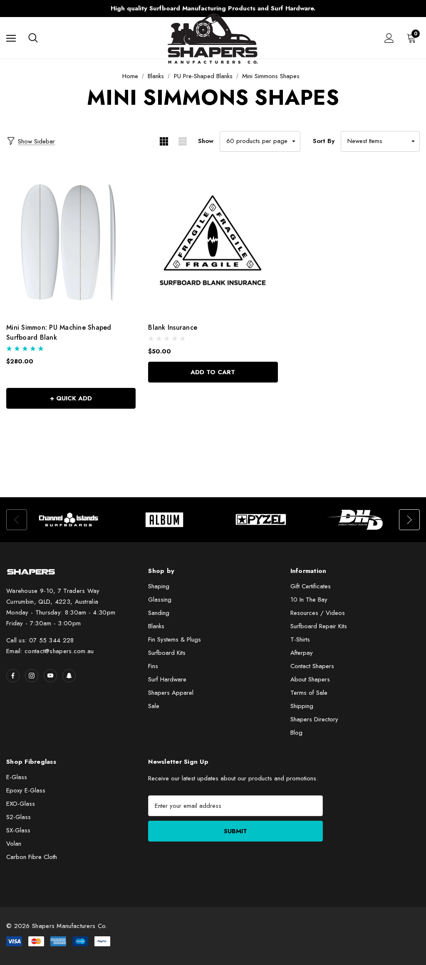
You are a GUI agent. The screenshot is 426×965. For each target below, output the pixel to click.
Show (205, 141)
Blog (296, 732)
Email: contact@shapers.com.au (50, 651)
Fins (153, 666)
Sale (153, 706)
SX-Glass (18, 830)
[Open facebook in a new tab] (13, 675)
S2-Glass (18, 817)
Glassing (159, 599)
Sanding (158, 612)
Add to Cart (213, 372)
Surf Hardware (167, 679)
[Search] (33, 38)
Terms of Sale (308, 692)
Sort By (323, 141)
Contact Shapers (312, 666)
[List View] (182, 141)
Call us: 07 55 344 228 (40, 640)
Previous (57, 8)
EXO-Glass (20, 803)
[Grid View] (163, 141)
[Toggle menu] (11, 38)
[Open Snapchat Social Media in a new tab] (69, 675)
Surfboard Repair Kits (318, 626)
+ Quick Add (71, 398)
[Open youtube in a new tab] (50, 675)
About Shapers (310, 679)
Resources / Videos (317, 612)
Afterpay (301, 652)
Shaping (158, 586)
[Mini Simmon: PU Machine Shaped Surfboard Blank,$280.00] (71, 242)
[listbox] (380, 141)
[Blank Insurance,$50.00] (212, 242)
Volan (13, 843)
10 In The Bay (308, 599)
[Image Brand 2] (165, 520)
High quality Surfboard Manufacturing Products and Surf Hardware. (213, 8)
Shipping (301, 706)
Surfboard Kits (167, 652)
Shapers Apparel (170, 692)
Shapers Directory (314, 719)
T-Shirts (300, 639)
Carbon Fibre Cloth (31, 856)
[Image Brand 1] (69, 520)
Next (368, 8)
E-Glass (16, 777)
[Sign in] (389, 38)
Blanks (156, 626)
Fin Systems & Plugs (174, 639)
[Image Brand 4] (357, 520)
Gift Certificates (310, 586)
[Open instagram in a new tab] (31, 675)
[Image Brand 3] (261, 520)
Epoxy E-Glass (25, 790)
